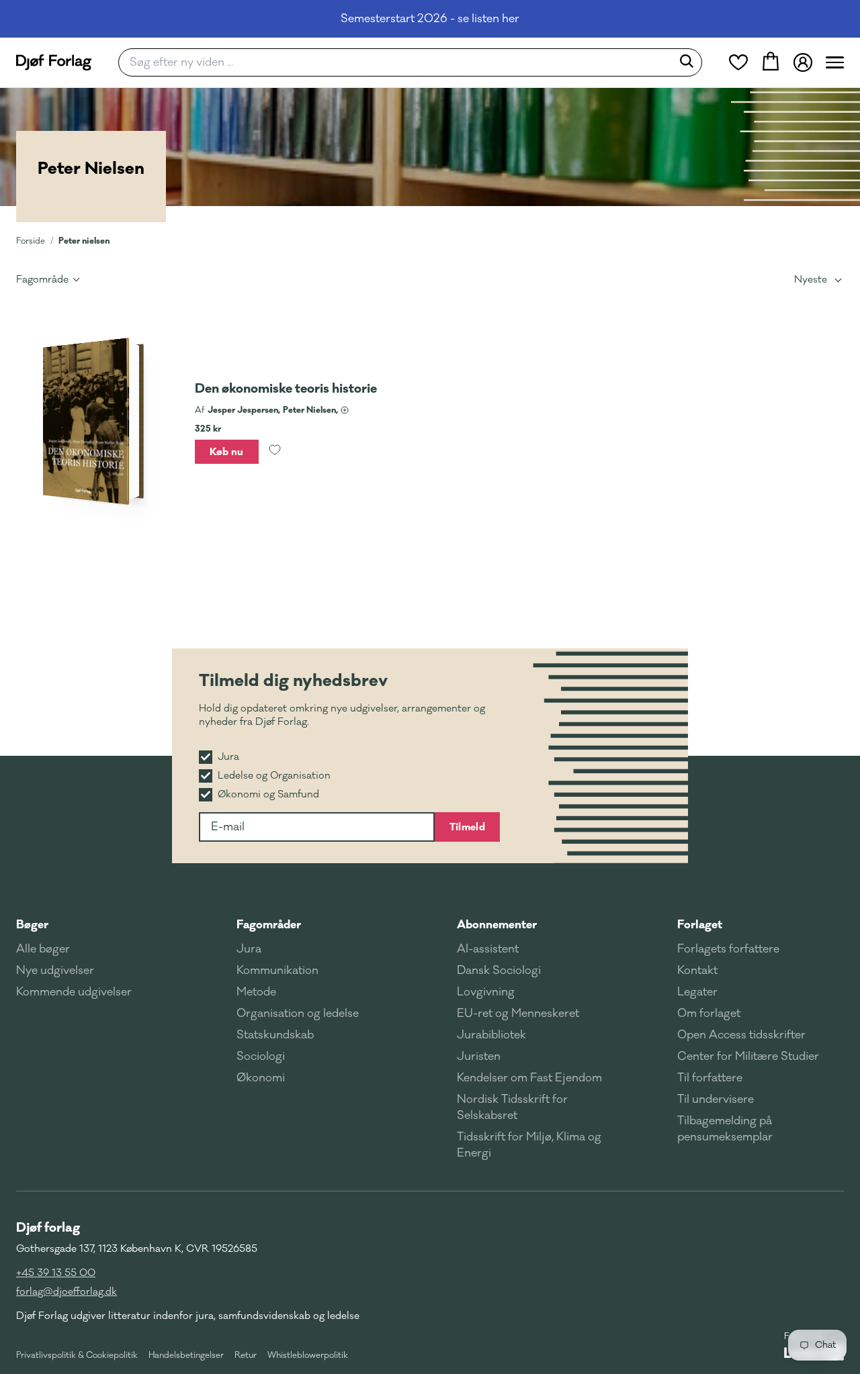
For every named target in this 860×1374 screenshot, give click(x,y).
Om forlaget (708, 1013)
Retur (245, 1355)
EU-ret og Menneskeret (518, 1013)
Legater (697, 992)
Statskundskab (275, 1035)
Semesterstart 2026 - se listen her (430, 18)
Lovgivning (486, 992)
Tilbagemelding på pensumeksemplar (725, 1129)
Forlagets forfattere (728, 949)
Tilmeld (467, 827)
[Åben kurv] (770, 62)
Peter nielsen (84, 240)
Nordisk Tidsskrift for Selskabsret (512, 1107)
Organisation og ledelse (297, 1013)
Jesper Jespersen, (244, 410)
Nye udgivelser (55, 970)
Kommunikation (277, 970)
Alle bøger (43, 949)
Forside (30, 241)
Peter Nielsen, (310, 410)
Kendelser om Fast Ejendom (529, 1078)
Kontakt (697, 970)
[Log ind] (802, 62)
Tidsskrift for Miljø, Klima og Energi (529, 1145)
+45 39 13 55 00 (55, 1273)
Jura (248, 949)
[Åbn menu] (835, 62)
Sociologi (260, 1056)
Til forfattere (709, 1078)
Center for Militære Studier (748, 1056)
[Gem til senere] (274, 452)
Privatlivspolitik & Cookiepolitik (77, 1355)
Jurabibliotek (491, 1035)
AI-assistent (488, 949)
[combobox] (399, 62)
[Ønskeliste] (738, 62)
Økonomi (260, 1078)
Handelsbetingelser (186, 1355)
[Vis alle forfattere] (345, 410)
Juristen (479, 1056)
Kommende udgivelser (74, 992)
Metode (256, 992)
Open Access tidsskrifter (741, 1035)
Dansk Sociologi (499, 970)
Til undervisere (715, 1099)
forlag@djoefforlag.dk (66, 1291)
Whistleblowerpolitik (307, 1355)
